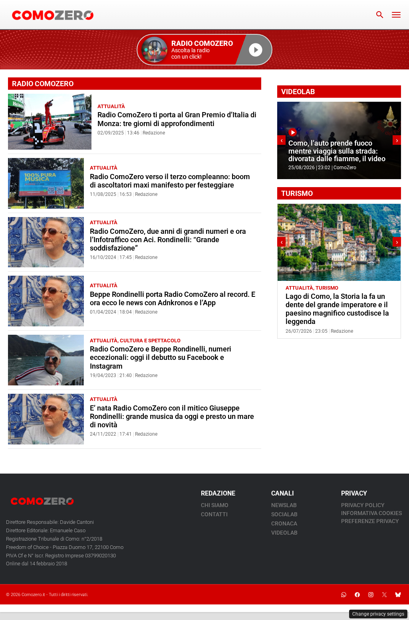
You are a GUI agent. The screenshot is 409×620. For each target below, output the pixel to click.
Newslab (284, 505)
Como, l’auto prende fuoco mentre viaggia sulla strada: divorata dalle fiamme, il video (336, 151)
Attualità (111, 106)
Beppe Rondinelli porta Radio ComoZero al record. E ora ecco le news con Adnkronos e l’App (172, 298)
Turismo (327, 288)
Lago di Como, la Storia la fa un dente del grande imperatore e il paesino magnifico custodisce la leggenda (337, 309)
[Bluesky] (398, 594)
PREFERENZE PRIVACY (370, 521)
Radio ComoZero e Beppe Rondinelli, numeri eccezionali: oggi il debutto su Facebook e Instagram (160, 357)
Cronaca (284, 523)
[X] (384, 594)
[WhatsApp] (343, 594)
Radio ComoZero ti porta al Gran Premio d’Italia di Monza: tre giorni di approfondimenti (176, 119)
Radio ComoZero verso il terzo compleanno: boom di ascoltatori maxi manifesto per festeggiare (170, 181)
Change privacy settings (378, 614)
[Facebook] (357, 594)
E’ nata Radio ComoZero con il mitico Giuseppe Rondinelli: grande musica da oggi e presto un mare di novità (172, 416)
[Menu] (396, 15)
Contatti (214, 514)
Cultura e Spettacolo (150, 341)
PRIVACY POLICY (363, 505)
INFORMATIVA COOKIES (371, 513)
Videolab (284, 532)
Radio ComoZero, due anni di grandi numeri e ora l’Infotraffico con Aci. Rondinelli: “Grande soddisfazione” (168, 239)
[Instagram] (370, 594)
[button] (204, 49)
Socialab (284, 514)
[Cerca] (379, 14)
